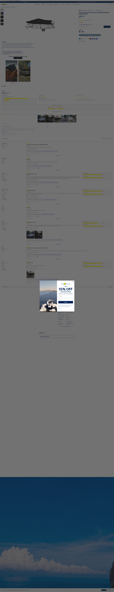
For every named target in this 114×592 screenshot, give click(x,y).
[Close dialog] (73, 281)
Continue (65, 302)
